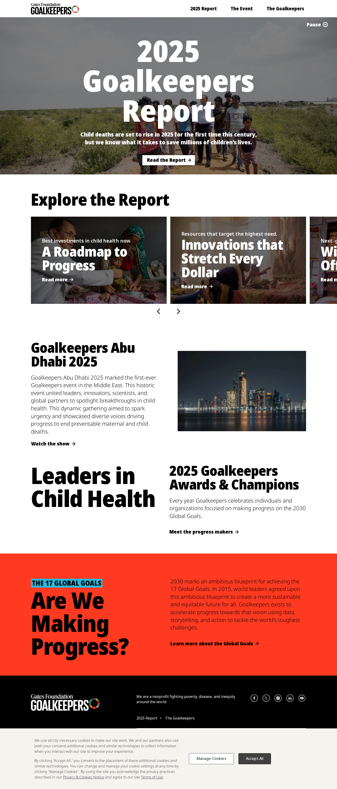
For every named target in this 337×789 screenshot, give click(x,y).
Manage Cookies (211, 758)
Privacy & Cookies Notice (83, 777)
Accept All (255, 758)
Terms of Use (152, 777)
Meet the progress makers (201, 532)
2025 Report (203, 8)
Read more (55, 280)
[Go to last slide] (159, 311)
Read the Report (166, 160)
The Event (242, 8)
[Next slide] (178, 311)
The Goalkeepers (285, 8)
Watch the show (50, 444)
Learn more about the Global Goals (211, 644)
